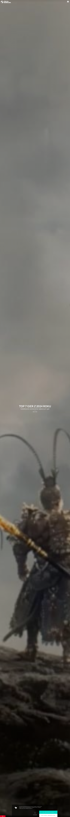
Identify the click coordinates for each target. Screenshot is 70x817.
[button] (48, 812)
